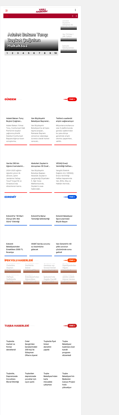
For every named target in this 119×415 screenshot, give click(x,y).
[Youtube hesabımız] (66, 411)
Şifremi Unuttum (9, 43)
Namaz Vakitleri (9, 33)
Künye (5, 83)
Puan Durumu (8, 40)
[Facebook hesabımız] (17, 411)
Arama (97, 11)
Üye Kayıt (7, 58)
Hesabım (6, 25)
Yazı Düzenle (8, 69)
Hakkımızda (7, 80)
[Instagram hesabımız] (50, 411)
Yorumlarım (7, 76)
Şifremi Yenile (8, 47)
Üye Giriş (6, 54)
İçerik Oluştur (8, 29)
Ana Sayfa (7, 18)
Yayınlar (6, 65)
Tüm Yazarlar (8, 51)
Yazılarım (6, 72)
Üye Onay (7, 61)
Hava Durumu (8, 22)
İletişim (6, 87)
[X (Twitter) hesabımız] (33, 411)
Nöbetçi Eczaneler (10, 36)
